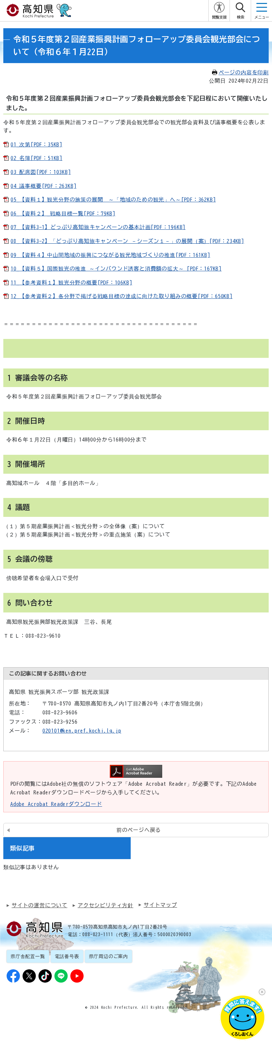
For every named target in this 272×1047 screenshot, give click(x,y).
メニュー (261, 17)
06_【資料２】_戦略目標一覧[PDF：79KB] (63, 213)
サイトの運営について (39, 905)
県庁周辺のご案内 (108, 956)
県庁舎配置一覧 (28, 956)
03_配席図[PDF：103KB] (41, 172)
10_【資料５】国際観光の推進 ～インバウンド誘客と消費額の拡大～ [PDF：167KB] (116, 268)
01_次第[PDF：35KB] (36, 144)
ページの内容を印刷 (244, 72)
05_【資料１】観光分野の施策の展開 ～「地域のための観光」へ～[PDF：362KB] (113, 199)
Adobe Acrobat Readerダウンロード (56, 804)
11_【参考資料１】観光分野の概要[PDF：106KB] (71, 282)
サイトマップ (160, 905)
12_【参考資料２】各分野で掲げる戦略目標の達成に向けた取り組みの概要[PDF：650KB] (122, 296)
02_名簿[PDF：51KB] (36, 158)
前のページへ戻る (138, 830)
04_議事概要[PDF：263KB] (43, 186)
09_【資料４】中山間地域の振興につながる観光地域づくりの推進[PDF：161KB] (110, 255)
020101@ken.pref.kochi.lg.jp (81, 730)
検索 (240, 17)
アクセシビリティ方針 (105, 905)
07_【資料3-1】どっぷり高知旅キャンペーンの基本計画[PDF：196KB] (98, 227)
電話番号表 (67, 956)
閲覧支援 (219, 17)
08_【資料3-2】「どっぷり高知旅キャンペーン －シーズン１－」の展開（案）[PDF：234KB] (127, 241)
